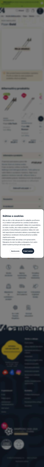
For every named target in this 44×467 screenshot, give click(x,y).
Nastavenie (15, 251)
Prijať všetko (28, 251)
